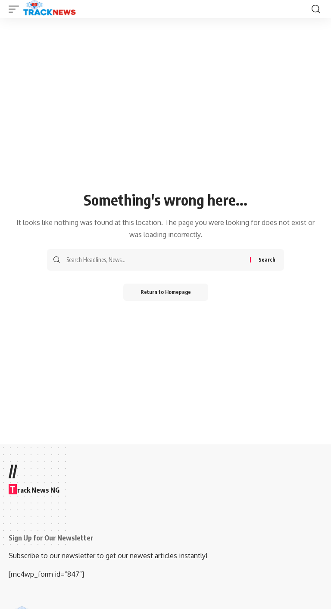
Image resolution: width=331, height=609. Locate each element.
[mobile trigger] (16, 9)
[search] (315, 9)
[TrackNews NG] (49, 9)
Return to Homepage (166, 292)
